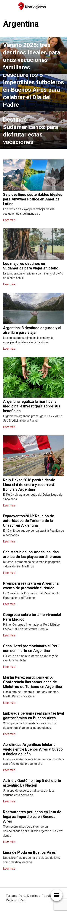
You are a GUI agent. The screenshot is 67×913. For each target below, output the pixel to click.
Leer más (9, 220)
